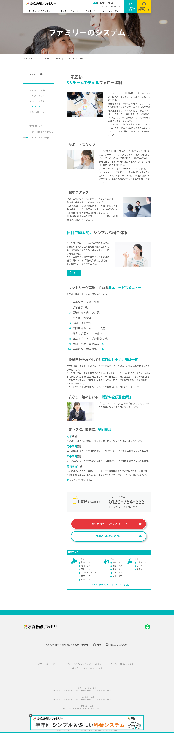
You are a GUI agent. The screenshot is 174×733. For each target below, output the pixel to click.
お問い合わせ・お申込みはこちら (109, 524)
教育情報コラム (36, 126)
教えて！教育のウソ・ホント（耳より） (85, 663)
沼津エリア (117, 569)
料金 (99, 644)
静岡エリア (117, 562)
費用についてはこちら (109, 536)
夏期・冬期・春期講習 (86, 344)
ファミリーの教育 (36, 95)
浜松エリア (117, 566)
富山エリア (141, 562)
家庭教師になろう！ (124, 663)
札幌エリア (85, 562)
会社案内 (88, 668)
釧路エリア (85, 579)
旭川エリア (85, 566)
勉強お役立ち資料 (119, 644)
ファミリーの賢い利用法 (81, 479)
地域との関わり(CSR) (38, 112)
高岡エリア (141, 566)
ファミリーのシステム (38, 106)
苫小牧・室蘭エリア (89, 572)
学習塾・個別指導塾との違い (41, 132)
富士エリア (117, 576)
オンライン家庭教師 (45, 663)
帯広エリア (85, 576)
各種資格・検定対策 (84, 349)
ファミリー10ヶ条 (37, 90)
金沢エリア (141, 569)
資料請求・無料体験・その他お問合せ (69, 644)
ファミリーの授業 (36, 101)
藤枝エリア (117, 572)
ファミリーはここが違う (41, 74)
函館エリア (85, 569)
